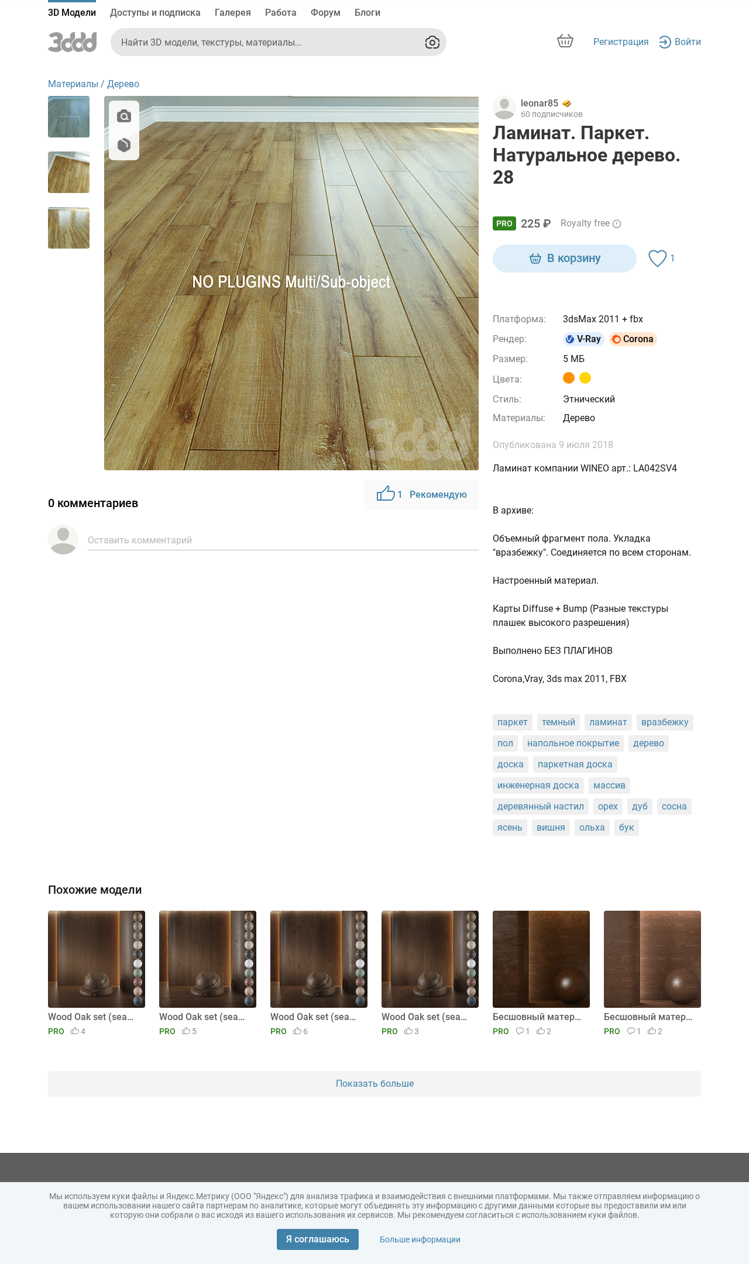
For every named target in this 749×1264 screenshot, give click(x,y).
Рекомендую (432, 494)
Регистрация (621, 41)
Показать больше (375, 1083)
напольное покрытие (573, 743)
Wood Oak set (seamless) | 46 (316, 1016)
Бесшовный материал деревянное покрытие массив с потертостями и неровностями (539, 1016)
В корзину (574, 258)
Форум (326, 12)
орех (608, 806)
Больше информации (420, 1239)
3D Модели (72, 12)
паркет (512, 722)
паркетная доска (575, 764)
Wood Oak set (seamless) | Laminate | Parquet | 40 (94, 1016)
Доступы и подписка (155, 12)
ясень (510, 827)
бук (626, 827)
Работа (281, 12)
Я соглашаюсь (317, 1239)
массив (609, 785)
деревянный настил (540, 806)
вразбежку (665, 722)
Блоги (367, 12)
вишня (551, 827)
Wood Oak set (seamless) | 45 (428, 1016)
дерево (648, 743)
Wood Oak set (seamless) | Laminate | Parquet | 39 (205, 1016)
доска (510, 764)
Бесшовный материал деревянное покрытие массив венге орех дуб (650, 1016)
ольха (592, 827)
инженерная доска (538, 785)
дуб (640, 806)
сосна (674, 806)
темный (558, 722)
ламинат (608, 722)
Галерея (233, 12)
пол (505, 743)
